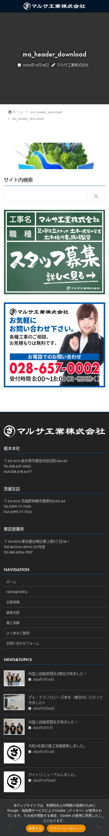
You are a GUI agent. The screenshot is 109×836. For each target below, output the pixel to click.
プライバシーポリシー (66, 828)
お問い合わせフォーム (22, 643)
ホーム (11, 582)
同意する (35, 828)
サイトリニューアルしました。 (53, 774)
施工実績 (13, 623)
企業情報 (13, 602)
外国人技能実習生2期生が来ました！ (57, 673)
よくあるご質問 (17, 633)
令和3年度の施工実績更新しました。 (57, 746)
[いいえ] (102, 817)
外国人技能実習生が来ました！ (53, 722)
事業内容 (13, 612)
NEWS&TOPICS (16, 592)
